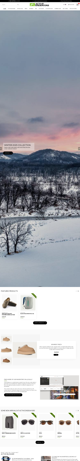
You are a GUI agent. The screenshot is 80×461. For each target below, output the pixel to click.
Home (4, 8)
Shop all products (39, 322)
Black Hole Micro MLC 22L (27, 313)
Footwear (41, 8)
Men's (26, 8)
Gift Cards (65, 8)
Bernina (60, 433)
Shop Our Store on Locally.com (13, 394)
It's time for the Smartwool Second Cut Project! (64, 457)
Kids (36, 8)
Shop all (39, 442)
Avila (40, 433)
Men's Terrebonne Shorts (9, 433)
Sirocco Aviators (25, 433)
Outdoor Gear (49, 8)
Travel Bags (20, 8)
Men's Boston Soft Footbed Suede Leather (8, 314)
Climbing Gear (57, 8)
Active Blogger (11, 8)
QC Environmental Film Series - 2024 (23, 458)
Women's (31, 8)
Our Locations (73, 8)
